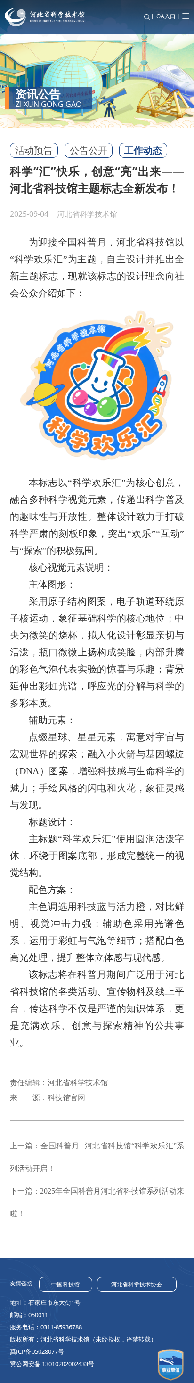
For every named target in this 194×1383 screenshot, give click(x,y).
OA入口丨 (168, 16)
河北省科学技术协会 (136, 1284)
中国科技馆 (65, 1284)
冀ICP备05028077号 (37, 1351)
